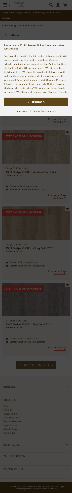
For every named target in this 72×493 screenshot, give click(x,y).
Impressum (22, 110)
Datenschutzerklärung (44, 110)
